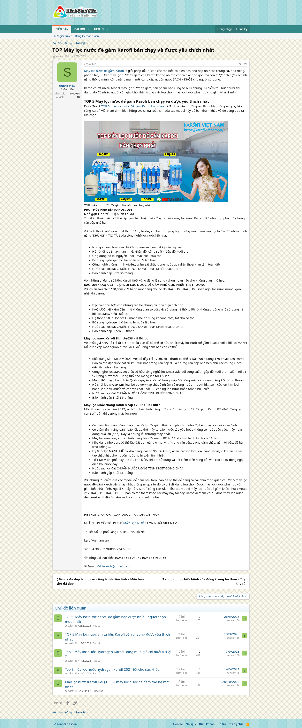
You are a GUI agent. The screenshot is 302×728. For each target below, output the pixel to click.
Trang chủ (236, 724)
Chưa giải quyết (62, 36)
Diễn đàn (61, 29)
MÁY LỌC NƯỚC (134, 523)
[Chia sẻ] (240, 64)
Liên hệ (178, 724)
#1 (245, 64)
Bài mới (79, 29)
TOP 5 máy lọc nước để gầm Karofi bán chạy (132, 106)
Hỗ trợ (222, 724)
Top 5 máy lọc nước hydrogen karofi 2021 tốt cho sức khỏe (112, 669)
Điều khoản (207, 724)
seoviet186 (62, 56)
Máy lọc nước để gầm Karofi (104, 71)
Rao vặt (97, 625)
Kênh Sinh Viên (66, 724)
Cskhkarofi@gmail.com (113, 566)
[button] (88, 29)
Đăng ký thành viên (87, 36)
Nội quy (191, 724)
